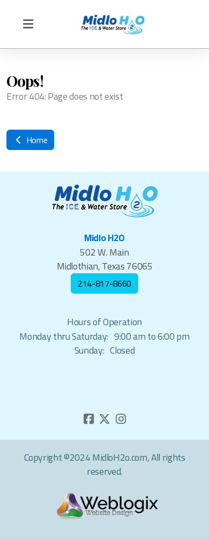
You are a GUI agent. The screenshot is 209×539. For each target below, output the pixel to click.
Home (35, 140)
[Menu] (28, 24)
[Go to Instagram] (121, 419)
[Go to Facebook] (88, 419)
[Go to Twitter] (104, 419)
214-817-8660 (104, 283)
